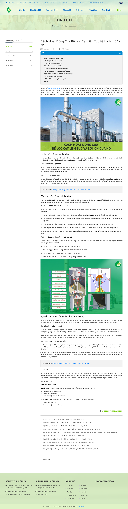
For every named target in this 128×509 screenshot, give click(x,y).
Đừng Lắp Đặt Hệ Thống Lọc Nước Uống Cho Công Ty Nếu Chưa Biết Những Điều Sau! (71, 449)
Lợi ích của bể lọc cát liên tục (53, 58)
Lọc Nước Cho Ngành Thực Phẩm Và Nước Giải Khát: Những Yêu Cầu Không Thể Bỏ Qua (72, 429)
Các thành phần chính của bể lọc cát (56, 68)
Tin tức (119, 10)
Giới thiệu (21, 10)
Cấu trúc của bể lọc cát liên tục (54, 66)
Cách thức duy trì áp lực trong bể (55, 79)
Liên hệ (83, 498)
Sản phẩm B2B (52, 10)
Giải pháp (80, 10)
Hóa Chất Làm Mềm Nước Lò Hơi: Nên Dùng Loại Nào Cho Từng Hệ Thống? (67, 439)
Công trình (92, 10)
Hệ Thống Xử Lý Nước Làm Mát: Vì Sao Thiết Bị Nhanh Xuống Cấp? (65, 426)
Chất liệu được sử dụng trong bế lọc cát (57, 71)
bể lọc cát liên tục (54, 88)
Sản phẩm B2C (35, 10)
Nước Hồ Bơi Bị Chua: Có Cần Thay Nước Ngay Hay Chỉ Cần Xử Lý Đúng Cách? (69, 442)
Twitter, (113, 411)
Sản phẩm (84, 492)
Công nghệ (67, 10)
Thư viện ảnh (107, 10)
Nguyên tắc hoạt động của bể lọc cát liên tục (58, 73)
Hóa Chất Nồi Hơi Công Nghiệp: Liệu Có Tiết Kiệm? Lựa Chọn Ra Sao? (66, 445)
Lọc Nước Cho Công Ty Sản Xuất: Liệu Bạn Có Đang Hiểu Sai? (63, 436)
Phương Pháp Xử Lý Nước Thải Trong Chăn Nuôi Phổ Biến (71, 190)
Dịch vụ (83, 485)
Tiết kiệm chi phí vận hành (53, 61)
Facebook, (106, 411)
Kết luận (46, 81)
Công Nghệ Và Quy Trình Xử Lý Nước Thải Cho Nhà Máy (70, 363)
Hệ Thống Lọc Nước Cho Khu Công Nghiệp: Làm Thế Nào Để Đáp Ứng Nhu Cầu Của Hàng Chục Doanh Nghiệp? (80, 432)
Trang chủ (70, 485)
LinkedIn (119, 411)
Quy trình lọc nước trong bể (53, 76)
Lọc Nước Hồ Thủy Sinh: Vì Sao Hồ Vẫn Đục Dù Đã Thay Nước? (63, 419)
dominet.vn (81, 506)
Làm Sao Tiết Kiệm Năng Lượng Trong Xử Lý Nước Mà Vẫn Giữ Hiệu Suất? (67, 422)
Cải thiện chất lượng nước (53, 63)
